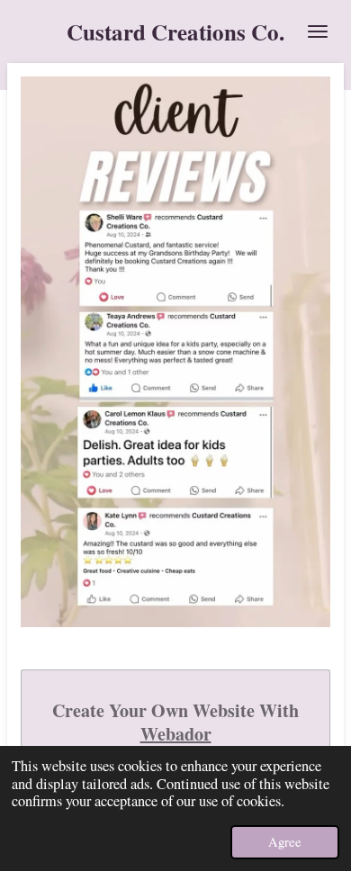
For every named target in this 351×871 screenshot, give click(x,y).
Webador (176, 734)
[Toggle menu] (318, 31)
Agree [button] (285, 841)
